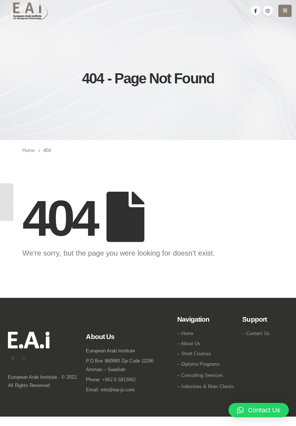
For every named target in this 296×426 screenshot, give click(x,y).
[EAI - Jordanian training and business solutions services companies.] (26, 11)
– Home (185, 333)
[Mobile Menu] (285, 11)
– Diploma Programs (198, 364)
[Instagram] (268, 11)
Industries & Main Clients (207, 386)
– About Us (188, 343)
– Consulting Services (200, 375)
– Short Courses (194, 353)
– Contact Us (256, 333)
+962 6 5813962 (119, 379)
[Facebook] (256, 11)
